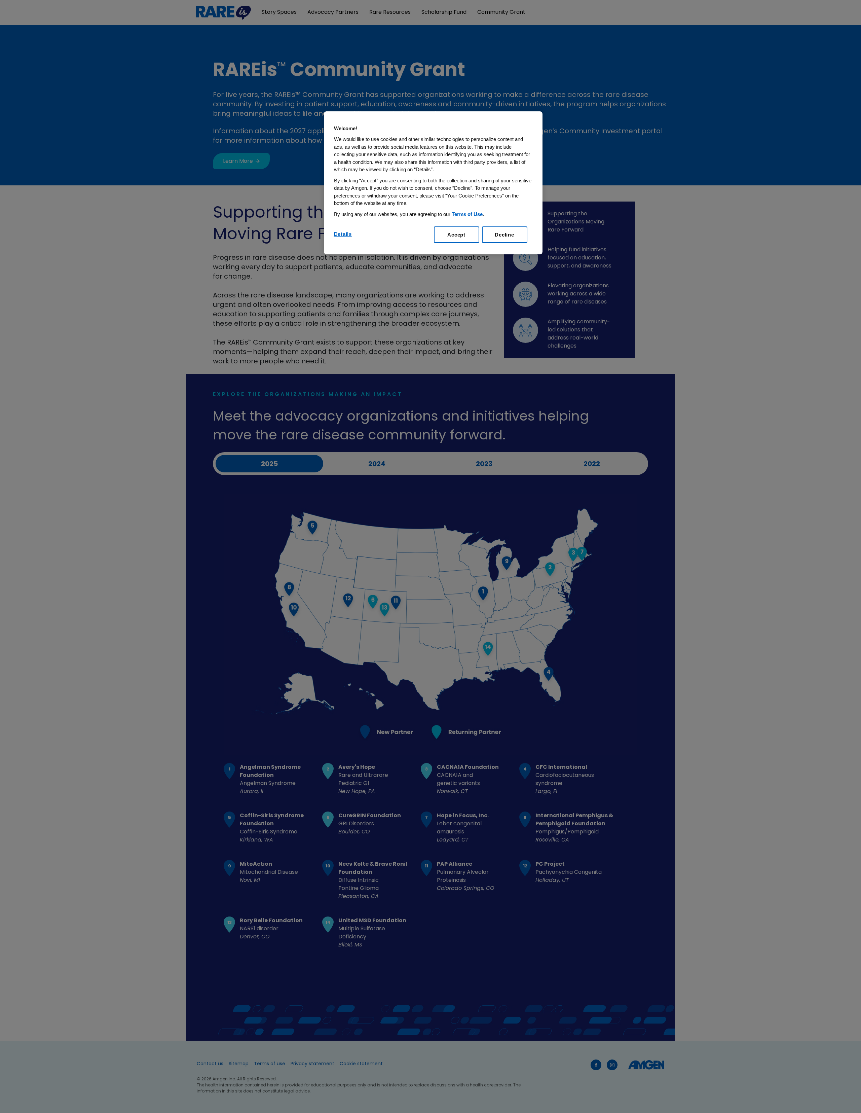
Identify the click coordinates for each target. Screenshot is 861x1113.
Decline (504, 235)
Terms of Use (467, 214)
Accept (456, 235)
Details (343, 234)
